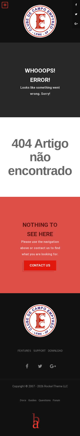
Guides (32, 400)
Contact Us (40, 265)
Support (39, 350)
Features (24, 350)
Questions (45, 400)
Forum (56, 400)
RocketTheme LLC (56, 386)
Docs (23, 400)
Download (55, 350)
